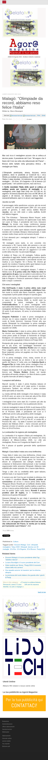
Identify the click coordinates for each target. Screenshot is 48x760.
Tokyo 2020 (15, 547)
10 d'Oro (13, 549)
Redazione (5, 721)
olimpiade (34, 545)
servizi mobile (6, 741)
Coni (28, 545)
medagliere (7, 547)
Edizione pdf (6, 746)
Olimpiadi (24, 547)
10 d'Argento (21, 549)
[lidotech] (24, 656)
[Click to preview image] (25, 136)
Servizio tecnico (7, 729)
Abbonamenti (6, 736)
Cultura (15, 541)
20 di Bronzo (31, 549)
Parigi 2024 (41, 549)
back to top (42, 592)
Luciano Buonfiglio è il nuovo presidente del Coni (22, 562)
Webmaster (5, 732)
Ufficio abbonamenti (8, 726)
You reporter (6, 743)
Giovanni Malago (20, 545)
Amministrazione (7, 724)
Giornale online (7, 738)
